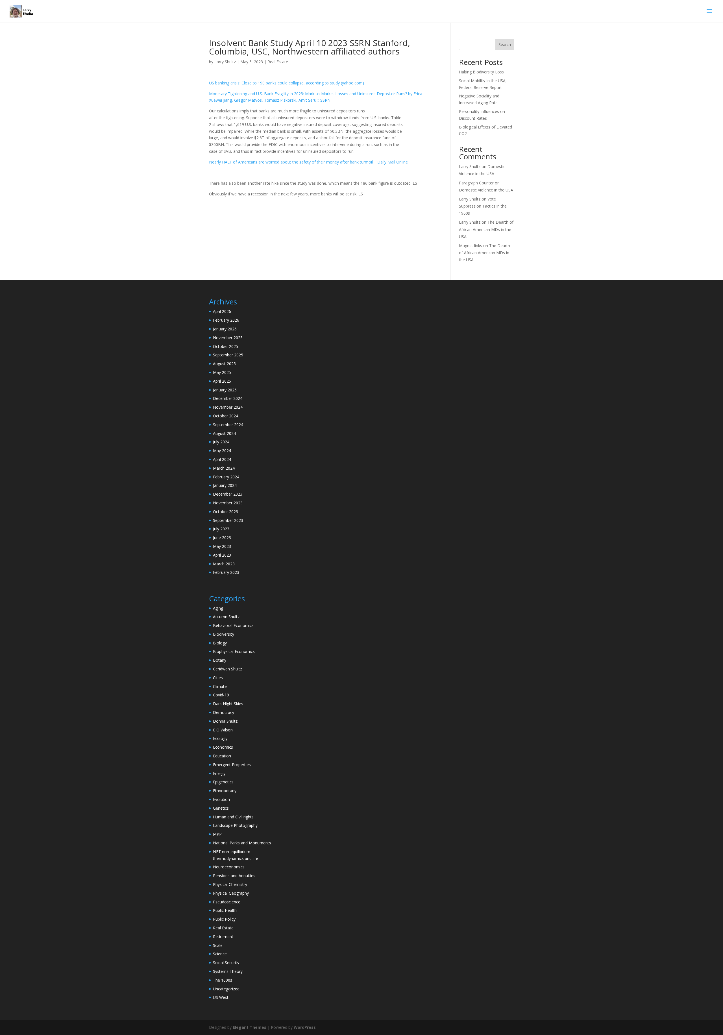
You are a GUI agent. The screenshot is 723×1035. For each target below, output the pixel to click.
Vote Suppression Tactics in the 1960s (483, 206)
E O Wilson (223, 730)
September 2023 (228, 520)
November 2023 (228, 502)
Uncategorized (226, 989)
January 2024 (225, 485)
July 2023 (221, 528)
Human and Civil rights (233, 817)
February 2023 (226, 572)
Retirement (223, 936)
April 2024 (222, 459)
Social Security (226, 962)
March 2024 (224, 468)
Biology (220, 643)
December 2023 (227, 494)
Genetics (221, 808)
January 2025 (225, 390)
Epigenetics (223, 782)
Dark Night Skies (228, 703)
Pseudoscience (226, 902)
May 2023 (222, 546)
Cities (218, 677)
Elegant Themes (249, 1027)
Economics (223, 747)
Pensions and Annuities (234, 875)
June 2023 (222, 537)
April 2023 (222, 555)
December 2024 (227, 398)
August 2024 (224, 433)
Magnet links (470, 245)
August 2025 (224, 363)
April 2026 (222, 311)
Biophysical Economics (234, 651)
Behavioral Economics (233, 625)
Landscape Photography (235, 825)
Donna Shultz (225, 721)
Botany (219, 660)
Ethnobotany (224, 790)
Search (504, 44)
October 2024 (225, 416)
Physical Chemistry (230, 884)
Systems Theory (228, 971)
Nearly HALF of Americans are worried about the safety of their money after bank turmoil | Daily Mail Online (308, 162)
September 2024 (228, 424)
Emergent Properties (232, 764)
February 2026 (226, 320)
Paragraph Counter (476, 183)
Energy (219, 773)
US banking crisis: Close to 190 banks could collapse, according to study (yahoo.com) (286, 83)
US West (220, 997)
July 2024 (221, 441)
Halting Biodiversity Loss (481, 72)
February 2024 (226, 477)
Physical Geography (231, 893)
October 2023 (225, 511)
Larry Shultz (225, 61)
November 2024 (228, 407)
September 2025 (228, 355)
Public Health (225, 910)
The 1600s (222, 980)
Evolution (221, 799)
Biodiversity (223, 634)
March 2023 (224, 563)
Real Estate (277, 61)
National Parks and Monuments (242, 843)
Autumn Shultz (226, 616)
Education (222, 756)
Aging (218, 608)
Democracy (223, 712)
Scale (218, 945)
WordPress (305, 1027)
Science (220, 953)
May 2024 (222, 450)
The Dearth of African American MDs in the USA (486, 229)
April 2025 (222, 381)
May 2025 (222, 372)
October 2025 (225, 346)
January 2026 (225, 329)
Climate (220, 686)
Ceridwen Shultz (227, 669)
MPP (217, 834)
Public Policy (224, 919)
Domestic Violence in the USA (486, 190)
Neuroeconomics (229, 867)
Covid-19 (221, 695)
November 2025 (228, 337)
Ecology (220, 738)
